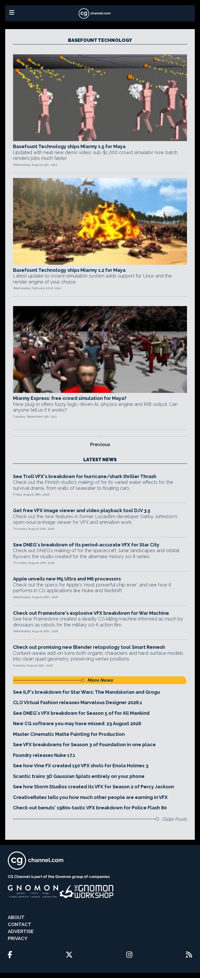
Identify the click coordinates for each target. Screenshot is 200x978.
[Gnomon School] (33, 891)
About (16, 917)
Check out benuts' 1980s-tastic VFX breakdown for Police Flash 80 (90, 807)
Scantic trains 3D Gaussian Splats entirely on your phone (79, 776)
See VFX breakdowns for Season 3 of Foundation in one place (84, 744)
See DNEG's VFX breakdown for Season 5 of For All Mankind (81, 713)
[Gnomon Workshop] (86, 891)
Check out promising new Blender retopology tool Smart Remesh (89, 647)
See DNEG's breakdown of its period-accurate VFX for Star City (86, 544)
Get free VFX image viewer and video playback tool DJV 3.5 (81, 510)
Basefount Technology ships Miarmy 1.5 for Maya (69, 146)
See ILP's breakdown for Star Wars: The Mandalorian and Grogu (86, 692)
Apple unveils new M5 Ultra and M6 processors (67, 578)
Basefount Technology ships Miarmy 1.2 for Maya (69, 270)
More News (100, 680)
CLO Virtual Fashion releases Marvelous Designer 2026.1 (77, 702)
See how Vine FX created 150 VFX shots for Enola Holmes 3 (80, 765)
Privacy (17, 938)
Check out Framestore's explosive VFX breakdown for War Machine (91, 613)
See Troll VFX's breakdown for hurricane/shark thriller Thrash (84, 476)
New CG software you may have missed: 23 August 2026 (77, 723)
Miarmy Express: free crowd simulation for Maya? (70, 398)
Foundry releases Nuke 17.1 (44, 755)
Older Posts (174, 819)
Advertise (21, 931)
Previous (100, 444)
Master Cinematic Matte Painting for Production (69, 734)
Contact (19, 924)
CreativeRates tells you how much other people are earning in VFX (90, 797)
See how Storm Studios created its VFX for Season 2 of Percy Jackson (93, 786)
